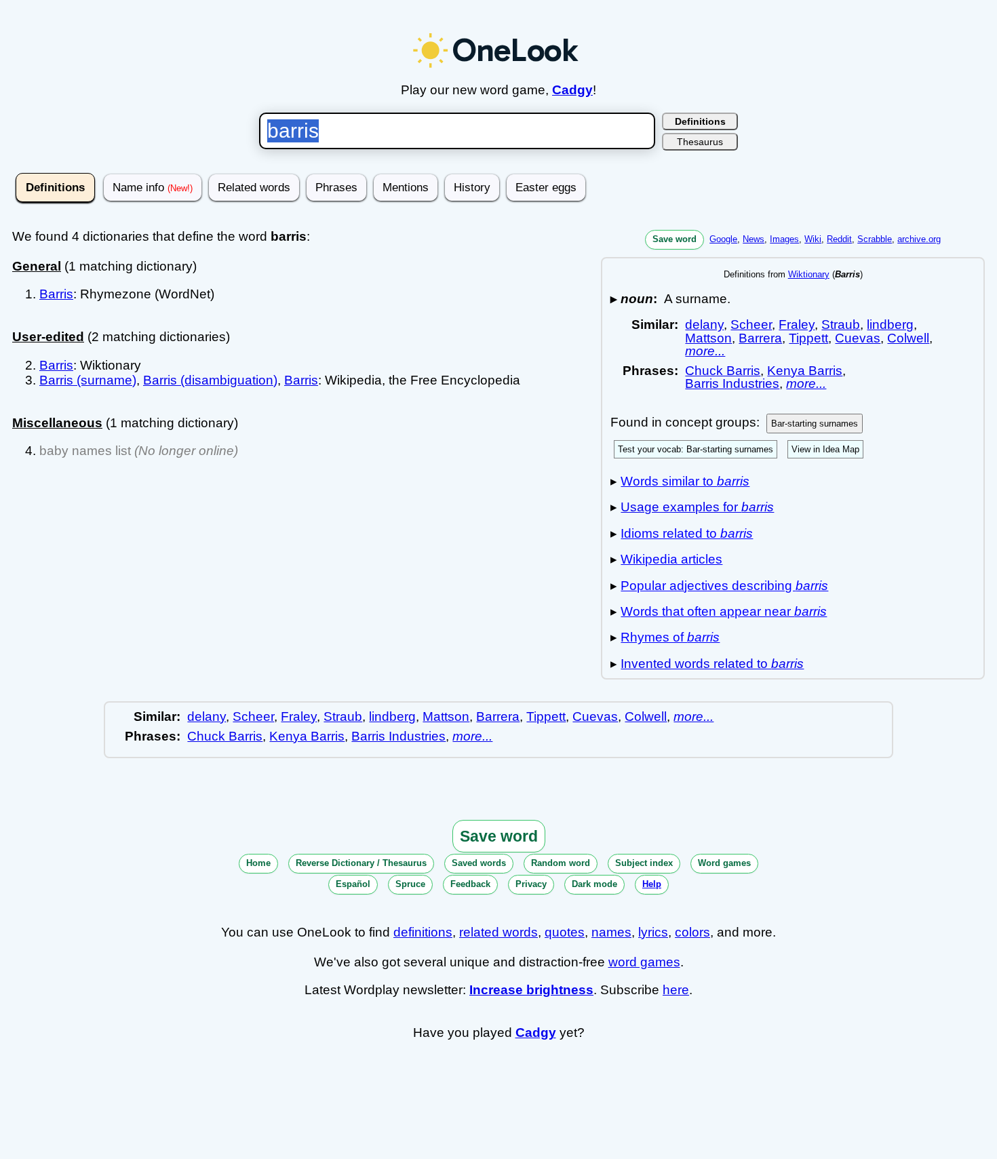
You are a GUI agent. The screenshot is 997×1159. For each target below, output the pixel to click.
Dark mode (594, 884)
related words (498, 932)
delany (704, 324)
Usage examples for (697, 507)
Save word (674, 239)
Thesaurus (700, 141)
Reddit (839, 239)
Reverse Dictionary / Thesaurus (361, 863)
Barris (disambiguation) (210, 380)
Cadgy (572, 90)
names (611, 932)
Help (651, 884)
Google (723, 239)
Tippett (808, 338)
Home (258, 863)
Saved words (479, 863)
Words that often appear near (724, 611)
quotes (565, 932)
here (676, 990)
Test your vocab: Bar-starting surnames (695, 449)
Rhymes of (670, 637)
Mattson (708, 338)
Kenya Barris (804, 371)
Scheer (751, 324)
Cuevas (857, 338)
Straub (840, 324)
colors (692, 932)
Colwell (908, 338)
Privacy (531, 884)
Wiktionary (808, 274)
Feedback (470, 884)
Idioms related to (687, 533)
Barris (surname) (87, 380)
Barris (56, 294)
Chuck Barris (722, 371)
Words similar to (685, 481)
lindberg (890, 324)
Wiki (812, 239)
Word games (724, 863)
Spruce (410, 884)
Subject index (644, 863)
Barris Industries (732, 383)
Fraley (797, 324)
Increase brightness (531, 990)
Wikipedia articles (671, 559)
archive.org (919, 239)
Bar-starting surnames (814, 423)
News (753, 239)
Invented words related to (712, 663)
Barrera (760, 338)
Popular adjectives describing (724, 585)
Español (353, 884)
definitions (422, 932)
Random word (560, 863)
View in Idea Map (825, 449)
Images (784, 239)
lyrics (653, 932)
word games (644, 962)
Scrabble (874, 239)
